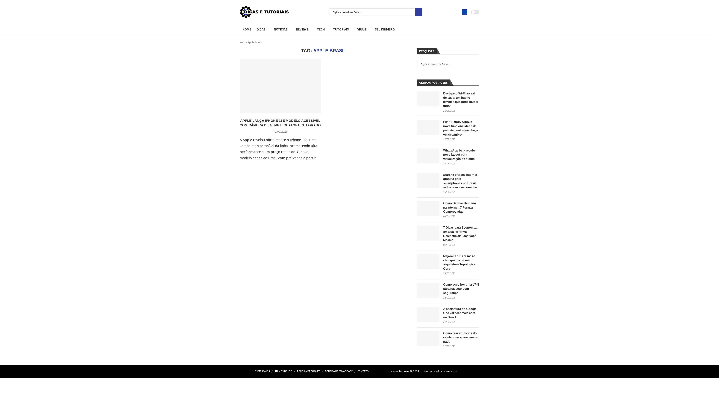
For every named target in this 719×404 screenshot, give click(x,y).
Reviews (302, 29)
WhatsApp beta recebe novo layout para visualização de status (459, 154)
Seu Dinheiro (385, 29)
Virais (361, 29)
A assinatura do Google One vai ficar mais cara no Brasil (460, 313)
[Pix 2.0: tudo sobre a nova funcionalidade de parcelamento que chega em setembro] (428, 127)
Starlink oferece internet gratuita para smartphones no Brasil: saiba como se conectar (460, 181)
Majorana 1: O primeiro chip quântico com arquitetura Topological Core (459, 262)
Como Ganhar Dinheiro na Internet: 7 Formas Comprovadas (459, 207)
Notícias (281, 29)
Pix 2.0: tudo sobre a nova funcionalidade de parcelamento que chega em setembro (460, 128)
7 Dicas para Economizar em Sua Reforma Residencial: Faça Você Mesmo (461, 234)
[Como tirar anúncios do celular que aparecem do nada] (428, 338)
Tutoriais (341, 29)
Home (246, 29)
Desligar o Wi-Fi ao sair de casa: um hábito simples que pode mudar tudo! (460, 100)
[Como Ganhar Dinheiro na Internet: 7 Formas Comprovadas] (428, 208)
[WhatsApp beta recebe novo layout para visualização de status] (428, 156)
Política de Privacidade (339, 371)
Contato (363, 371)
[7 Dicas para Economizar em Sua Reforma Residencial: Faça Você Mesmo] (428, 233)
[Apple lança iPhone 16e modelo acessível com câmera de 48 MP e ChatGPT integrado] (280, 86)
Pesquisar (418, 12)
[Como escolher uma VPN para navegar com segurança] (428, 290)
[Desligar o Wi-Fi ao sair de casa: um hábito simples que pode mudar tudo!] (428, 98)
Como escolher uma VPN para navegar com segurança (461, 289)
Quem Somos (262, 371)
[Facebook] (464, 12)
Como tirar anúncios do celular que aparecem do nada (460, 337)
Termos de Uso (283, 371)
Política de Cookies (308, 371)
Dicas (261, 29)
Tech (321, 29)
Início (242, 42)
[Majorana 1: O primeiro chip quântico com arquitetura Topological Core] (428, 261)
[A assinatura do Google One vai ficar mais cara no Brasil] (428, 314)
